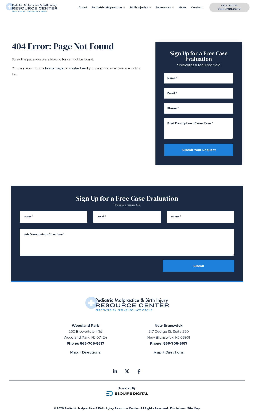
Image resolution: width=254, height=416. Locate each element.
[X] (127, 371)
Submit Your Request (199, 150)
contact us (77, 68)
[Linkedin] (115, 371)
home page (54, 68)
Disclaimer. (178, 408)
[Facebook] (138, 371)
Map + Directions (85, 352)
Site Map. (193, 408)
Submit (198, 266)
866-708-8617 (229, 9)
